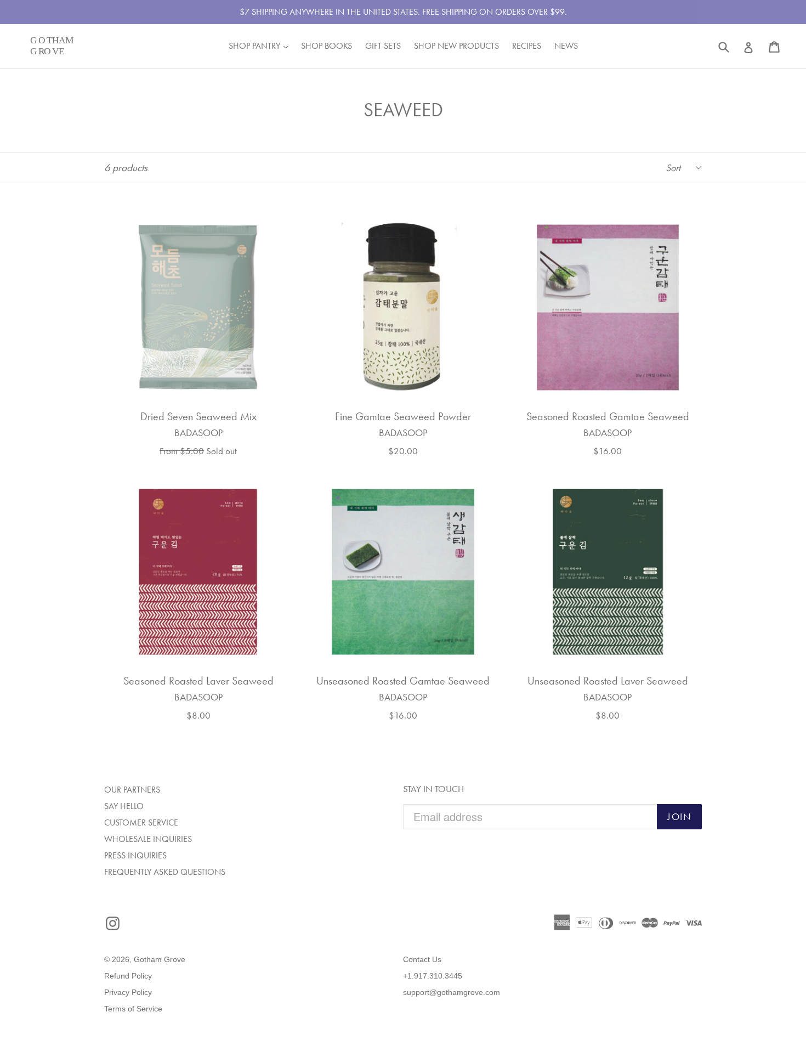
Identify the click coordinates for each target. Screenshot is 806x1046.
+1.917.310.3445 (432, 975)
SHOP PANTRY (261, 45)
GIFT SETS (383, 46)
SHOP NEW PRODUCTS (456, 46)
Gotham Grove (159, 959)
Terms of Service (133, 1008)
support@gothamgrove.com (451, 992)
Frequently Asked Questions (164, 872)
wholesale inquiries (148, 839)
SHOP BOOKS (326, 46)
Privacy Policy (128, 992)
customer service (141, 822)
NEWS (566, 46)
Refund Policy (128, 975)
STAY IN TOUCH (433, 788)
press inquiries (135, 855)
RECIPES (526, 46)
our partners (132, 789)
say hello (124, 806)
